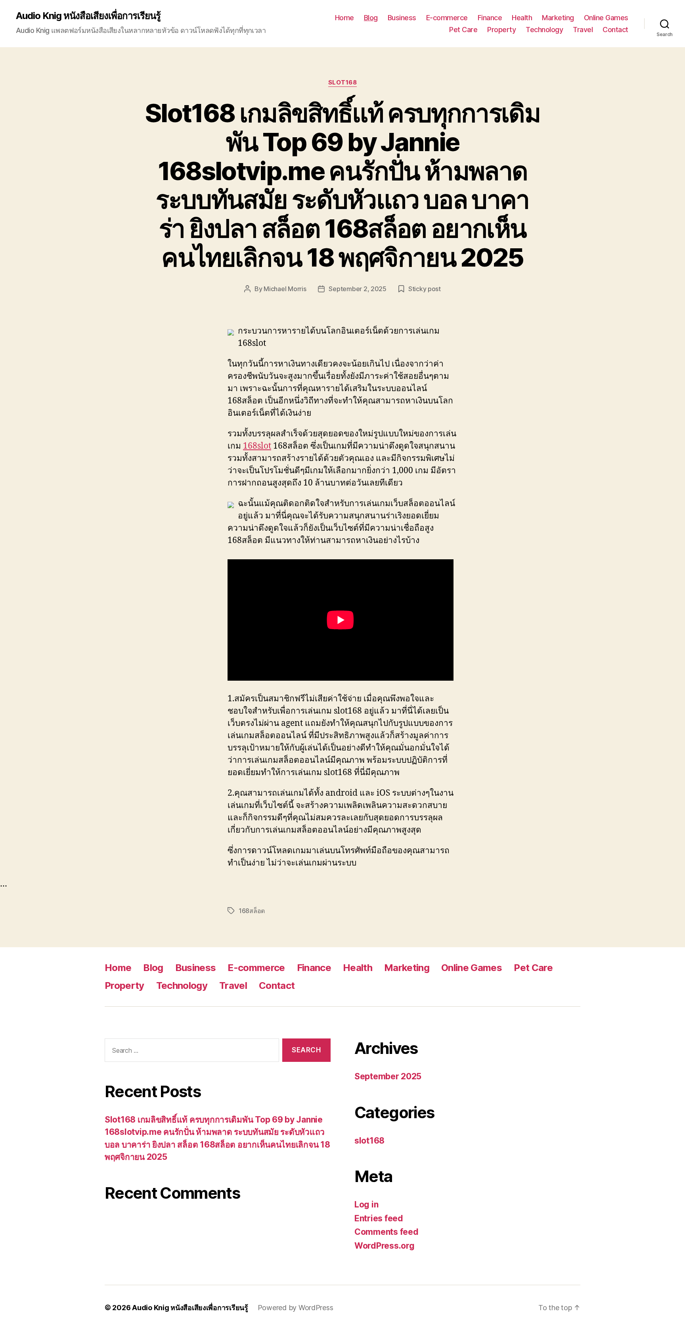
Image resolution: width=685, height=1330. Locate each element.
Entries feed (378, 1218)
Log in (366, 1204)
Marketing (558, 17)
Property (501, 29)
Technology (544, 29)
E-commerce (447, 17)
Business (402, 17)
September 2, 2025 (357, 289)
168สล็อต (252, 911)
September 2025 (387, 1076)
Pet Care (463, 29)
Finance (490, 17)
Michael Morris (285, 289)
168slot (257, 446)
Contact (615, 29)
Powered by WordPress (295, 1307)
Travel (583, 29)
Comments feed (386, 1232)
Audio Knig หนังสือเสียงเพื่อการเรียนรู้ (88, 16)
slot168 (342, 82)
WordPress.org (384, 1246)
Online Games (606, 17)
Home (344, 17)
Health (522, 17)
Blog (371, 17)
